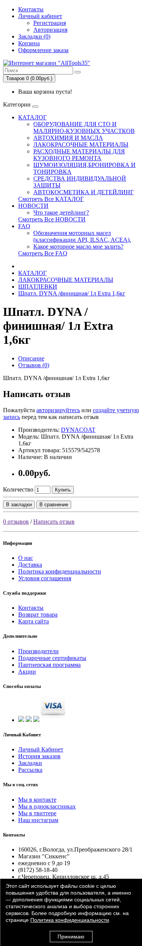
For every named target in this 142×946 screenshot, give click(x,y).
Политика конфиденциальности (59, 571)
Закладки (30, 763)
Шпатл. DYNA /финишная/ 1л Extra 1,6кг (71, 293)
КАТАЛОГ (32, 117)
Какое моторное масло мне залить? (78, 246)
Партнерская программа (49, 665)
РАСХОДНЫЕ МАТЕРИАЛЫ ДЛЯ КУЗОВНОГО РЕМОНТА (79, 154)
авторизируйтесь (58, 410)
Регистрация (49, 23)
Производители (38, 651)
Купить (63, 490)
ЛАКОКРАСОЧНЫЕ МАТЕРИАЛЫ (80, 144)
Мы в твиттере (37, 813)
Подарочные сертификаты (52, 658)
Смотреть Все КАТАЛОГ (51, 199)
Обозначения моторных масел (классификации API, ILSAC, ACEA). (82, 236)
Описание (31, 358)
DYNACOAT (78, 430)
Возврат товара (38, 614)
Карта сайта (33, 621)
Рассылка (30, 770)
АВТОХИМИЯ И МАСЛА (68, 137)
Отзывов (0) (33, 365)
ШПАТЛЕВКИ (37, 286)
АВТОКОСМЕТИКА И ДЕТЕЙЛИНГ (83, 192)
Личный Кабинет (40, 749)
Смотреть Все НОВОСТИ (52, 219)
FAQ (24, 226)
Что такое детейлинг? (61, 212)
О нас (25, 558)
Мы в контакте (37, 799)
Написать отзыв (54, 521)
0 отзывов (16, 521)
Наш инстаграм (38, 820)
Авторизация (50, 29)
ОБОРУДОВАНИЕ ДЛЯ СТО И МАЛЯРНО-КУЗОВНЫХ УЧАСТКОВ (84, 127)
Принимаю (71, 937)
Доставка (30, 564)
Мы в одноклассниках (47, 806)
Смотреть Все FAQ (42, 253)
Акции (27, 671)
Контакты (31, 9)
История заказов (39, 756)
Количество (18, 489)
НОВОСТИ (33, 205)
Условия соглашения (44, 578)
